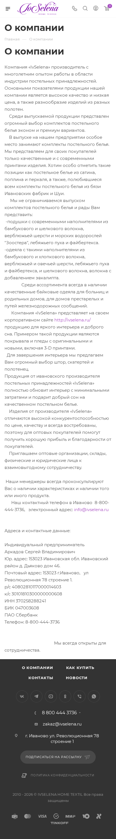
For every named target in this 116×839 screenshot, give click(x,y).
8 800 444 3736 (59, 713)
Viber (79, 696)
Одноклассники (65, 696)
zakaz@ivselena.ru (62, 724)
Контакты (40, 677)
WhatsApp (94, 696)
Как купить (80, 667)
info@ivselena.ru (91, 509)
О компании (37, 667)
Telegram (36, 696)
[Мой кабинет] (95, 9)
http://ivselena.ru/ (72, 320)
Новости (77, 677)
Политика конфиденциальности (62, 775)
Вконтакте (22, 696)
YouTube (51, 696)
